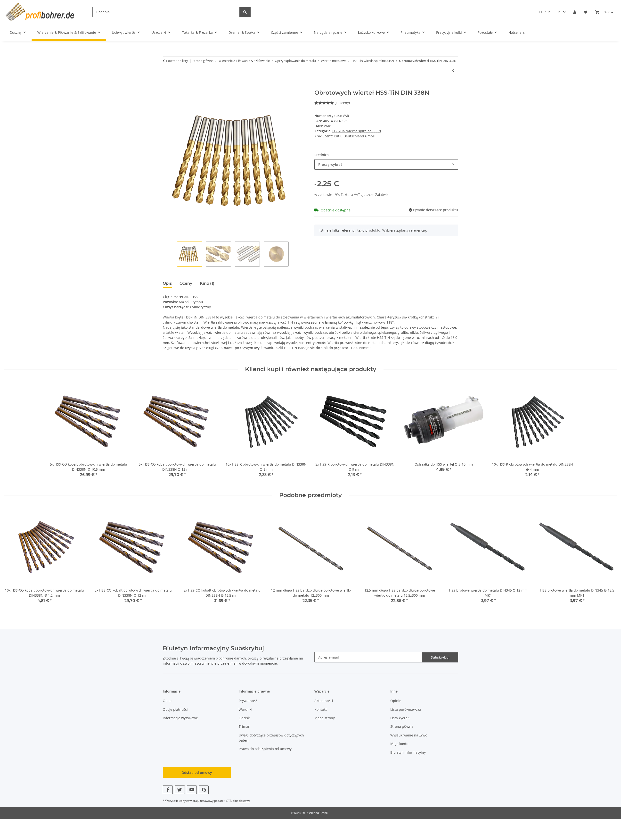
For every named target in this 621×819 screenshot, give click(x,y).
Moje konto (399, 743)
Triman (244, 726)
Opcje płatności (175, 709)
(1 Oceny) (342, 102)
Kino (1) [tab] (207, 283)
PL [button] (559, 12)
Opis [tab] (167, 283)
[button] (574, 12)
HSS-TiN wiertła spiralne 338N (356, 131)
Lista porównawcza (405, 709)
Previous (12, 558)
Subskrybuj (440, 657)
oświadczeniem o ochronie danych (218, 658)
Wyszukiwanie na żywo (408, 735)
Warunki (245, 709)
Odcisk (244, 718)
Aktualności (323, 700)
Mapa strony (324, 718)
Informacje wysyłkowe (180, 718)
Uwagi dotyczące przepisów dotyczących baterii (271, 738)
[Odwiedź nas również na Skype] (204, 790)
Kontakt (320, 709)
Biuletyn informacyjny (408, 752)
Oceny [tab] (186, 283)
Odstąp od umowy (196, 772)
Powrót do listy (177, 60)
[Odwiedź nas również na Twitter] (180, 790)
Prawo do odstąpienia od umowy (265, 748)
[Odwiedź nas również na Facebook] (168, 790)
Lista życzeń (399, 718)
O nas (167, 700)
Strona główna (401, 726)
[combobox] (386, 164)
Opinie (395, 700)
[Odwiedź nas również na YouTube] (192, 790)
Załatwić (381, 194)
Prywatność (248, 700)
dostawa (244, 801)
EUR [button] (542, 12)
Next (609, 558)
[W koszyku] (167, 86)
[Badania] (245, 12)
